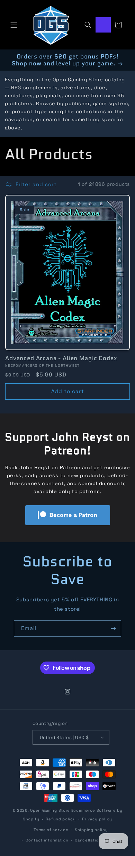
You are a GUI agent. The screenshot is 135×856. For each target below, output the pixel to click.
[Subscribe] (113, 628)
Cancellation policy (95, 840)
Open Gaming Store (50, 810)
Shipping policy (91, 829)
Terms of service (51, 829)
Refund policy (60, 819)
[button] (13, 25)
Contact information (47, 840)
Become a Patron (74, 515)
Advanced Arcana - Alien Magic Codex (61, 358)
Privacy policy (97, 819)
